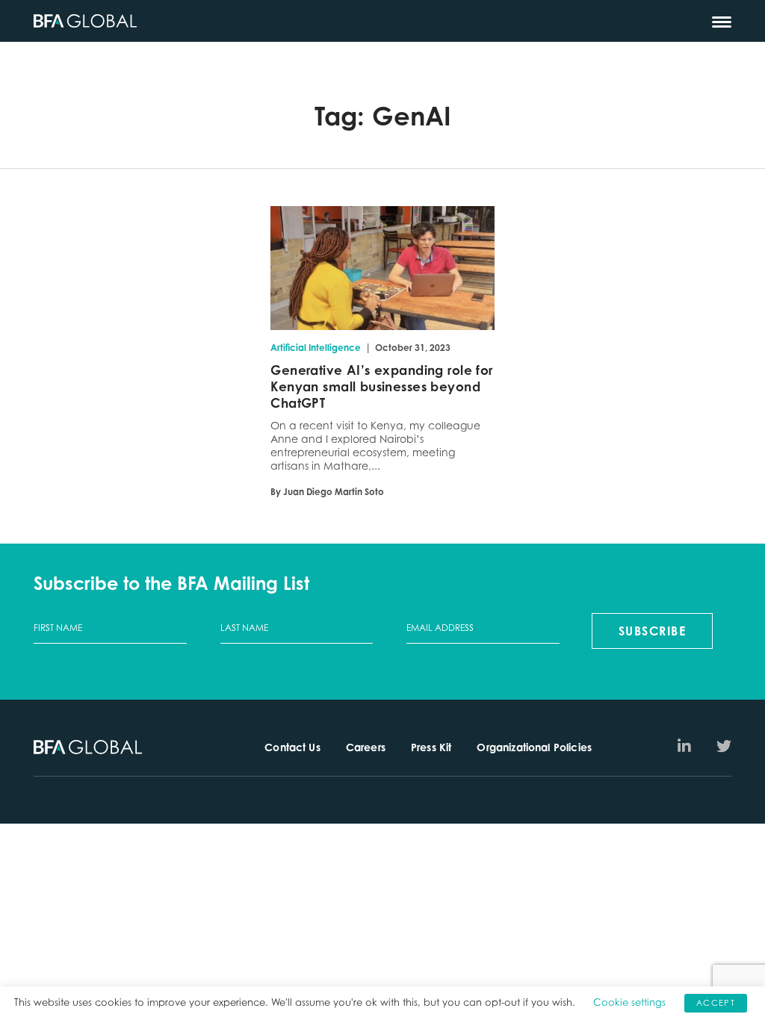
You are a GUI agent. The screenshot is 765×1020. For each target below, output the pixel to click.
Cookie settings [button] (629, 1002)
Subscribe (653, 630)
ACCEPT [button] (715, 1003)
